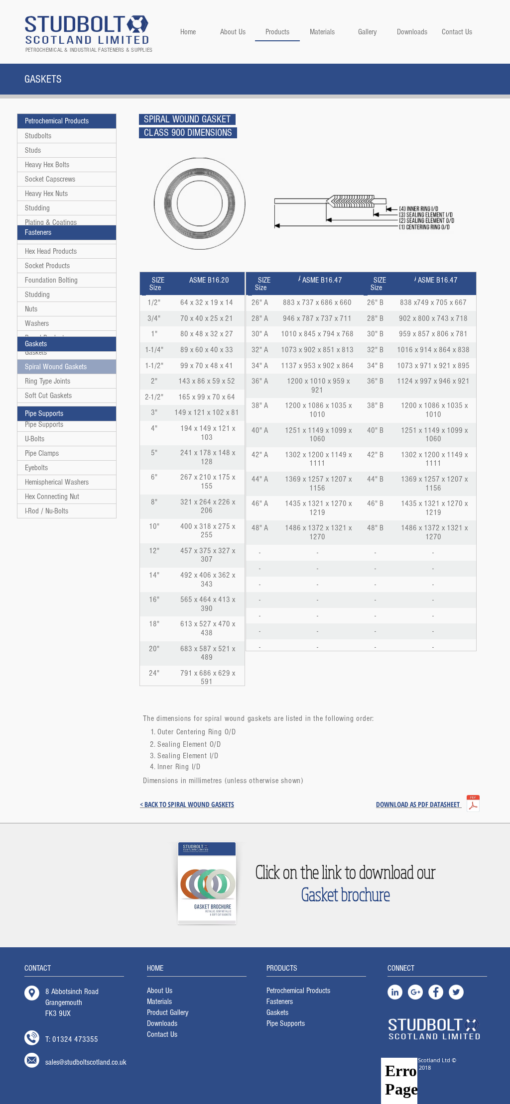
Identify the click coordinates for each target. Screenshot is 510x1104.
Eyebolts (36, 467)
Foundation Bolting (51, 280)
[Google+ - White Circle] (415, 992)
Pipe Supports (44, 424)
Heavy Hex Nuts (46, 193)
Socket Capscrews (50, 179)
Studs (33, 150)
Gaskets (36, 352)
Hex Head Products (51, 251)
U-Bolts (34, 438)
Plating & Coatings (51, 222)
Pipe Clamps (42, 453)
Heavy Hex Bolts (47, 164)
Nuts (31, 308)
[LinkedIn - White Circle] (394, 992)
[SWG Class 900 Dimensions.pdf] (473, 804)
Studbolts (38, 135)
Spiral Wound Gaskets (56, 366)
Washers (37, 323)
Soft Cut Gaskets (48, 395)
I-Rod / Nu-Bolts (46, 510)
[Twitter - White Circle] (456, 992)
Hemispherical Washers (57, 482)
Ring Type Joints (47, 381)
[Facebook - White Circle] (435, 992)
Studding (37, 207)
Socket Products (47, 265)
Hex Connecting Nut (52, 496)
